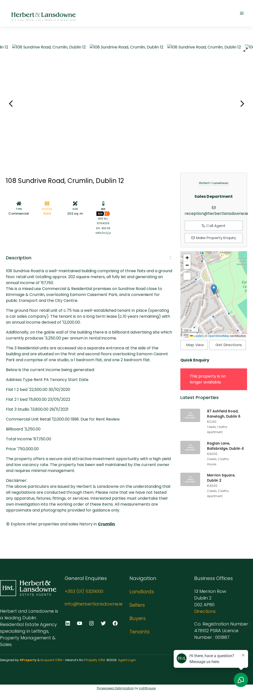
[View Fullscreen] (187, 276)
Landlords (141, 591)
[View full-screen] (245, 49)
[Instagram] (91, 623)
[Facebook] (115, 623)
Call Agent (215, 225)
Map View (195, 344)
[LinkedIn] (68, 623)
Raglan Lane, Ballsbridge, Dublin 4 (225, 446)
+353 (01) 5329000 (84, 591)
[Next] (241, 103)
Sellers (137, 605)
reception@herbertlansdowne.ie (216, 213)
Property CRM (95, 660)
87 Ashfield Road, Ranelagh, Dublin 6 (223, 414)
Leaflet (198, 336)
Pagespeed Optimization (115, 688)
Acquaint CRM (51, 660)
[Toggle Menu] (242, 13)
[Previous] (11, 103)
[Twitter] (103, 623)
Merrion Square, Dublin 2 (221, 478)
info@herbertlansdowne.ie (94, 604)
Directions (205, 611)
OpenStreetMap (218, 336)
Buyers (137, 618)
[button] (214, 289)
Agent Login (127, 660)
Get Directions (228, 344)
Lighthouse (147, 688)
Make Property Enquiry (215, 237)
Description (18, 258)
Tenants (139, 631)
